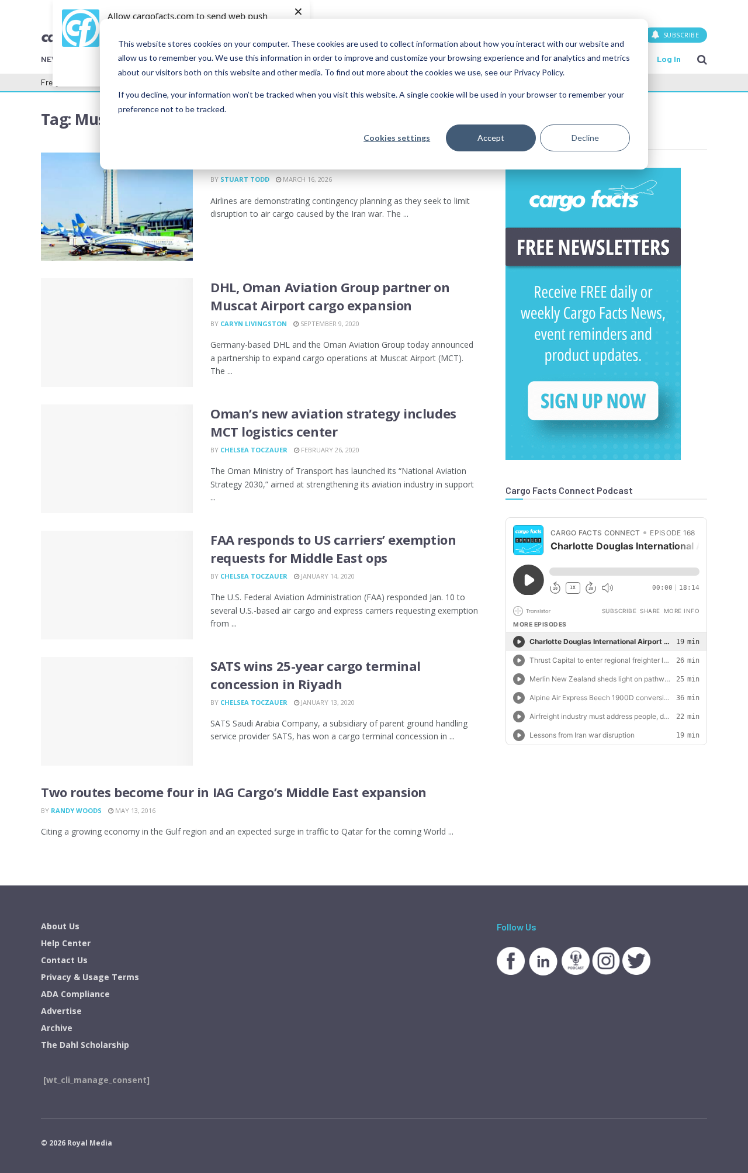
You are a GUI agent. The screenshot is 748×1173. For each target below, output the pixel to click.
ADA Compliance (75, 993)
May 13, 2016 (134, 810)
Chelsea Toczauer (254, 449)
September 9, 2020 (329, 323)
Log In (669, 59)
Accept (490, 138)
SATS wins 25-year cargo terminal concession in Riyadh (315, 675)
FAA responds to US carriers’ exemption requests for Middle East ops (333, 548)
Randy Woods (76, 810)
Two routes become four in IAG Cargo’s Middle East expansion (234, 792)
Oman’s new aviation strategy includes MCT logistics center (333, 422)
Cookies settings (396, 138)
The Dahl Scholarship (85, 1044)
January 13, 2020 (327, 702)
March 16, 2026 (306, 179)
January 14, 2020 (327, 576)
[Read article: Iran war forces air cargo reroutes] (117, 207)
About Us (60, 926)
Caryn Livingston (253, 323)
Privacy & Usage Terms (90, 976)
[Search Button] (702, 59)
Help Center (66, 943)
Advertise (61, 1010)
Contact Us (64, 960)
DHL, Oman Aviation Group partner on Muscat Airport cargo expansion (330, 296)
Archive (56, 1027)
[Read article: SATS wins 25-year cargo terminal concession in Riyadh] (117, 711)
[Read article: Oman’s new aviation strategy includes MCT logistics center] (117, 458)
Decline (585, 138)
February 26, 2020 (329, 449)
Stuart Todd (244, 179)
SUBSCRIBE (680, 34)
